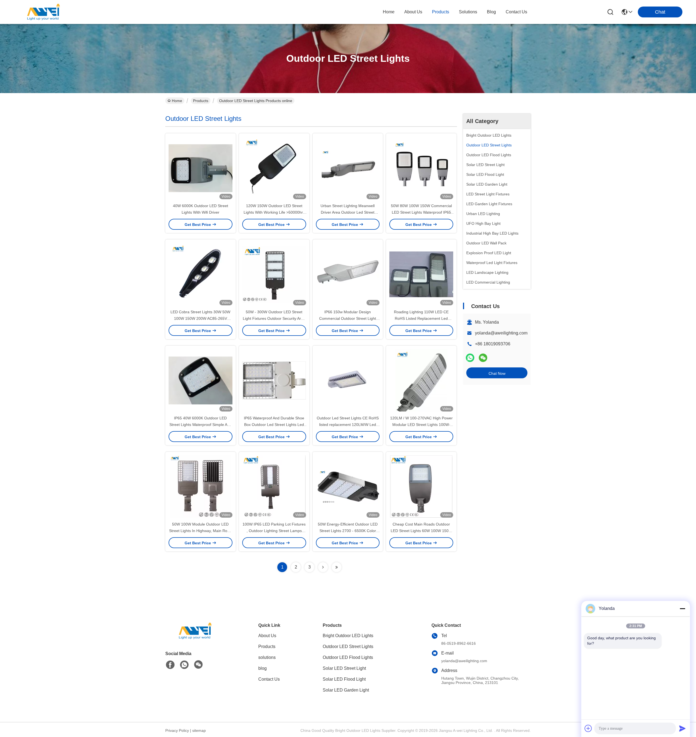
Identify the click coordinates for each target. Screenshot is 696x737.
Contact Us (269, 679)
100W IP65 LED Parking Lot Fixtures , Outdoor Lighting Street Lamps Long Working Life (274, 530)
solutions (468, 12)
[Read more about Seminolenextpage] (323, 567)
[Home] (195, 637)
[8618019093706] (184, 665)
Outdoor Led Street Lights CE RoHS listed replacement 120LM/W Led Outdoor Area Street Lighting (348, 424)
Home (388, 12)
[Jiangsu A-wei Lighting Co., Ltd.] (43, 12)
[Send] (682, 728)
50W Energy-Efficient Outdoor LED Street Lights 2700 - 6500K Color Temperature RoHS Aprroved (348, 530)
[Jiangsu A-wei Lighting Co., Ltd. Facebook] (170, 665)
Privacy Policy (177, 730)
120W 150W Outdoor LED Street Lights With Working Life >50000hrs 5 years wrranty (274, 212)
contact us (516, 12)
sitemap (199, 730)
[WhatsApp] (470, 358)
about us (413, 12)
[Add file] (588, 728)
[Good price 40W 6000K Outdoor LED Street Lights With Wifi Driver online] (200, 168)
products (440, 12)
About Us (267, 635)
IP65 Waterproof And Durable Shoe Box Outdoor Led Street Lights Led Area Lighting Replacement (274, 424)
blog (491, 12)
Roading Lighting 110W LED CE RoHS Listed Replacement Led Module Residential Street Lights (421, 318)
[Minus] (682, 608)
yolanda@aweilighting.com (501, 333)
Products (200, 101)
